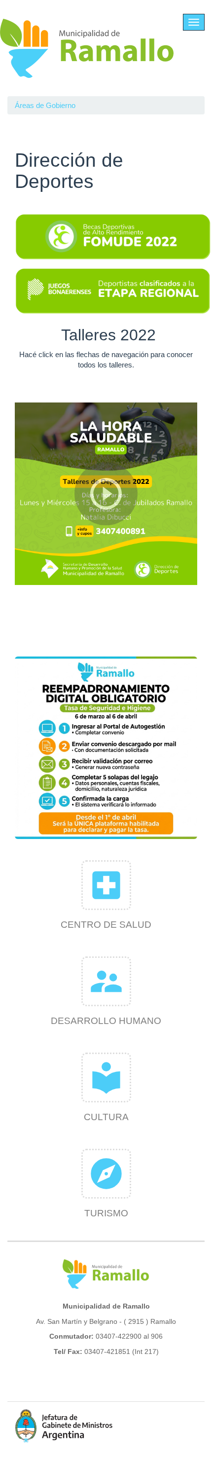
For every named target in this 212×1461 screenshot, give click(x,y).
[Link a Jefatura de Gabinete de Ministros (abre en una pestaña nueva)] (64, 1425)
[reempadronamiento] (106, 748)
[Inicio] (87, 48)
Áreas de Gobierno (45, 105)
